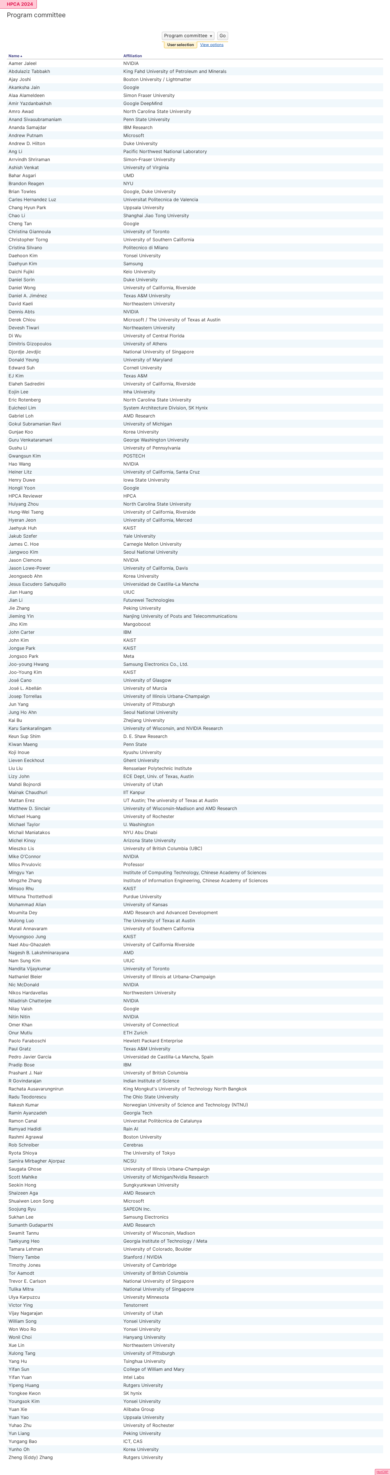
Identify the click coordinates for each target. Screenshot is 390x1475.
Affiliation (132, 56)
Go (223, 35)
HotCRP (382, 1472)
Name (14, 56)
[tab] (180, 45)
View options (212, 44)
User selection (180, 44)
